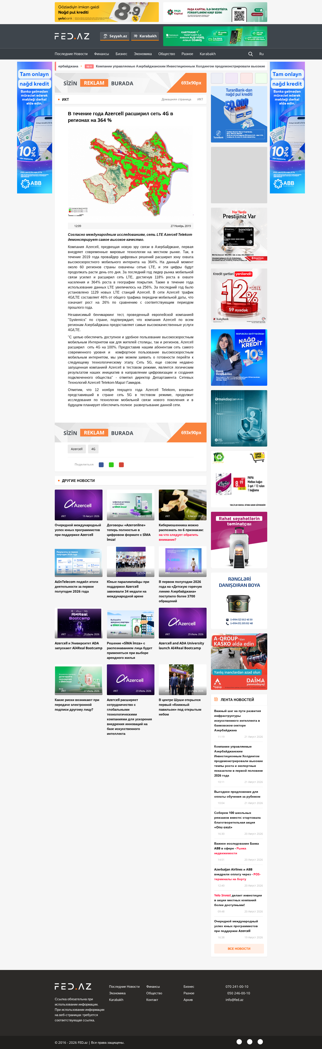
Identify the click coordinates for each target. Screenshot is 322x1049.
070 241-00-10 (237, 986)
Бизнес (121, 53)
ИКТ (200, 99)
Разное (187, 53)
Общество (166, 53)
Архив (188, 999)
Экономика (143, 53)
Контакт (152, 999)
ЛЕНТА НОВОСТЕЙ (237, 699)
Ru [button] (262, 53)
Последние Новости (71, 53)
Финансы (101, 53)
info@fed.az (234, 999)
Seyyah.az (118, 36)
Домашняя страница (176, 99)
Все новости (239, 948)
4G (93, 449)
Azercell (77, 449)
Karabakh (148, 36)
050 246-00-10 (238, 993)
